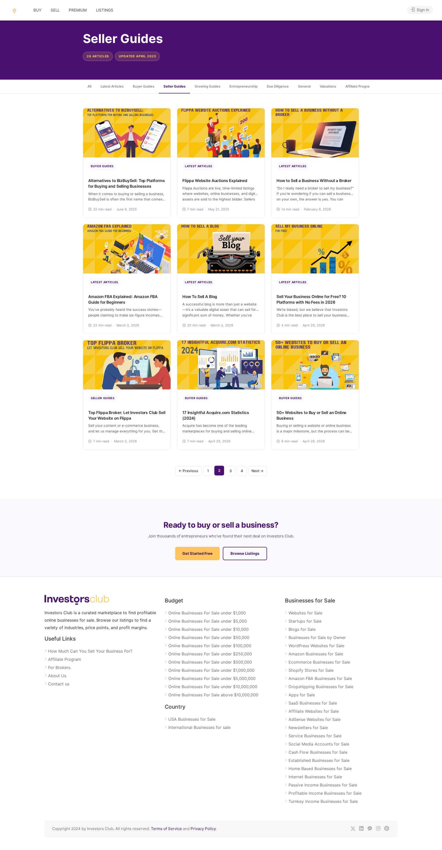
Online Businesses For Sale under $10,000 (208, 629)
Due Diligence (278, 86)
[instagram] (378, 829)
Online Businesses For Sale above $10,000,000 (213, 694)
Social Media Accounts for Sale (319, 744)
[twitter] (353, 829)
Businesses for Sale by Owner (317, 637)
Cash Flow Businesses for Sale (318, 752)
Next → (257, 471)
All (89, 86)
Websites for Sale (305, 612)
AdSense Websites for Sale (314, 719)
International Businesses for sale (199, 727)
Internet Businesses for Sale (315, 776)
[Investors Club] (14, 10)
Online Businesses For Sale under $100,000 (209, 645)
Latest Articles (112, 86)
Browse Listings (244, 553)
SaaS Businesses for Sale (313, 703)
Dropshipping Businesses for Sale (321, 686)
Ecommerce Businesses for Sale (319, 662)
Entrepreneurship (243, 86)
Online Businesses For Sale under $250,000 (210, 653)
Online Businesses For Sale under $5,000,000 (212, 678)
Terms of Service (166, 828)
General (304, 86)
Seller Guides (174, 86)
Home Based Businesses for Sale (320, 768)
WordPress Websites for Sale (316, 645)
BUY (37, 10)
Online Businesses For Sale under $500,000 (210, 662)
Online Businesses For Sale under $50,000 (208, 637)
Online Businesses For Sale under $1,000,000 (211, 670)
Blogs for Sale (302, 629)
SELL (55, 10)
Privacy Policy (203, 828)
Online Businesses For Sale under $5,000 (207, 621)
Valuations (328, 86)
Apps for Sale (302, 694)
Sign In (422, 9)
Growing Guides (207, 86)
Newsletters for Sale (308, 727)
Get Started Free (197, 553)
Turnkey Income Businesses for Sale (323, 801)
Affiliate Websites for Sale (314, 711)
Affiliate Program (64, 659)
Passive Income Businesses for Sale (323, 785)
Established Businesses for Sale (319, 760)
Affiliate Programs (359, 86)
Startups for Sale (305, 621)
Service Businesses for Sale (315, 735)
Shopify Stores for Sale (311, 670)
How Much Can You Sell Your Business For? (90, 651)
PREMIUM (78, 10)
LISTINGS (104, 10)
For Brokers (59, 667)
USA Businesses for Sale (191, 719)
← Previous (188, 471)
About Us (57, 675)
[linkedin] (361, 829)
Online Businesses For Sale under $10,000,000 (212, 686)
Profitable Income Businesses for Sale (325, 793)
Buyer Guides (143, 86)
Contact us (58, 683)
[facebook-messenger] (370, 829)
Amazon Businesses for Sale (316, 653)
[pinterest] (386, 829)
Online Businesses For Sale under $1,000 (207, 612)
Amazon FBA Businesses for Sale (320, 678)
